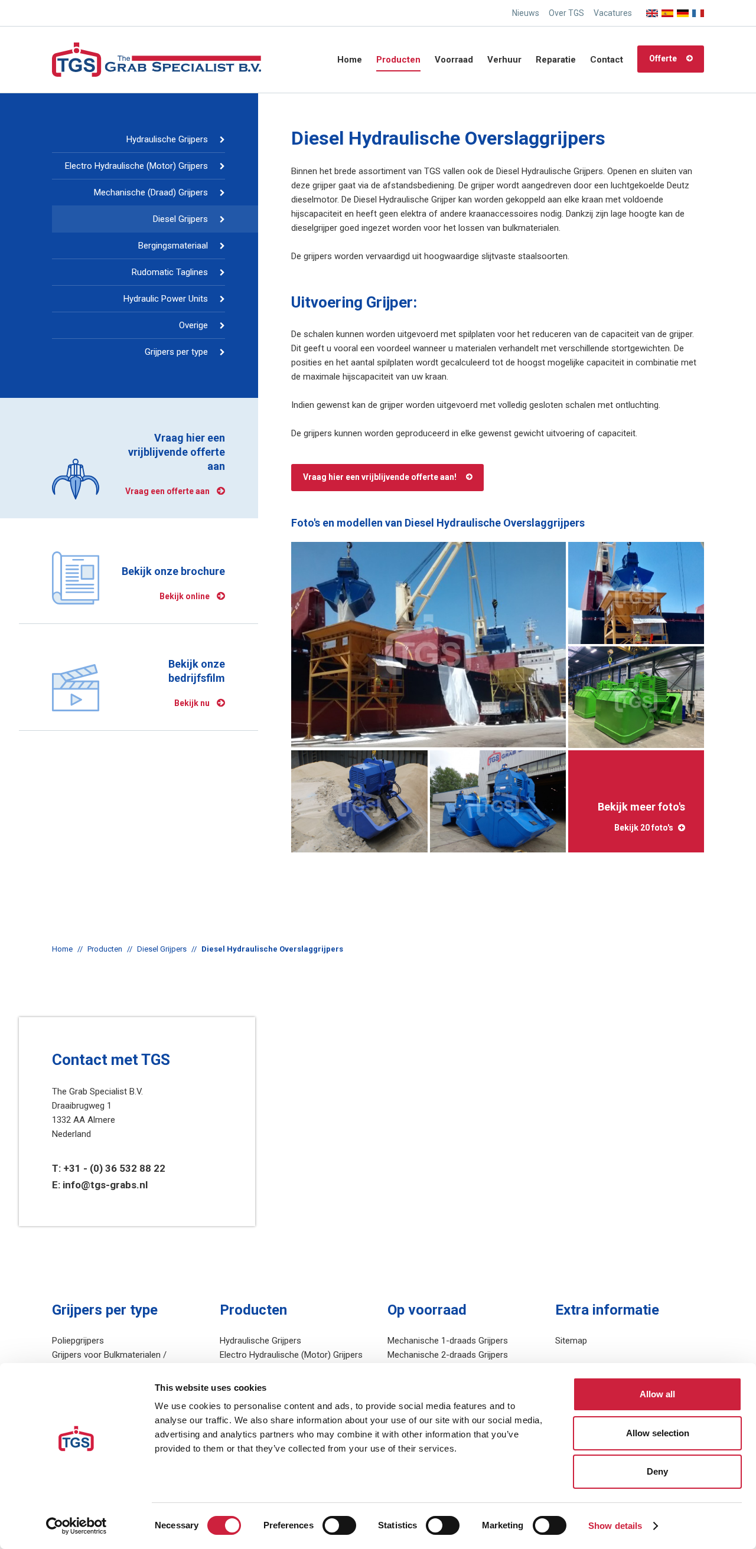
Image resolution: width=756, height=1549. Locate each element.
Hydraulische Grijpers (167, 139)
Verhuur (504, 59)
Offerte (663, 58)
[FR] (698, 10)
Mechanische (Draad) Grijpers (151, 192)
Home (349, 59)
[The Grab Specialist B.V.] (156, 59)
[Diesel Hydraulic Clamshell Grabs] (428, 644)
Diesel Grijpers (180, 219)
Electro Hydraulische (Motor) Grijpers (136, 166)
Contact (606, 59)
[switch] (339, 1525)
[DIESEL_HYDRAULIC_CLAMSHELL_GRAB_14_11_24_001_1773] (359, 801)
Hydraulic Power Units (165, 298)
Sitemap (571, 1340)
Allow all (657, 1394)
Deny (657, 1471)
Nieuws (525, 13)
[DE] (683, 10)
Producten (398, 59)
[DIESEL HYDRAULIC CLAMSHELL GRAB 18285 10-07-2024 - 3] (636, 697)
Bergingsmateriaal (173, 245)
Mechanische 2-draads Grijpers (447, 1354)
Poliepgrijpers (78, 1340)
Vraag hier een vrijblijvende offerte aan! (380, 477)
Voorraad (454, 59)
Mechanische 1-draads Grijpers (447, 1340)
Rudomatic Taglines (170, 272)
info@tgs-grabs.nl (105, 1185)
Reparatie (556, 59)
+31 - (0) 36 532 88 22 (114, 1168)
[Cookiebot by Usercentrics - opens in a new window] (76, 1526)
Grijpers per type (176, 352)
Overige (193, 325)
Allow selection (657, 1433)
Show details (615, 1526)
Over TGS (566, 13)
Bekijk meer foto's (641, 816)
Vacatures (613, 13)
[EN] (652, 10)
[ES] (667, 10)
